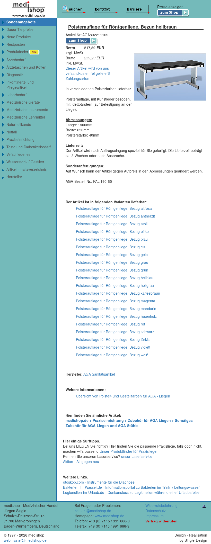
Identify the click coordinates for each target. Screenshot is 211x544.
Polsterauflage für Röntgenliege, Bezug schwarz (115, 331)
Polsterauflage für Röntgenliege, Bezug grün (112, 270)
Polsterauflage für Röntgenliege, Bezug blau (112, 239)
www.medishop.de (109, 515)
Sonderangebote (21, 21)
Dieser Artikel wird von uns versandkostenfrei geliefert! (88, 71)
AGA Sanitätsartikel (99, 374)
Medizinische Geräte (23, 102)
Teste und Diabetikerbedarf (28, 146)
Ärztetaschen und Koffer (26, 67)
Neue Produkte (18, 36)
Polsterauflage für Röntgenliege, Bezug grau (112, 262)
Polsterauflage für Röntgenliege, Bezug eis (110, 246)
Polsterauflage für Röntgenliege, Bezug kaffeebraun (118, 293)
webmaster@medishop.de (25, 540)
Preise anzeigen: (170, 6)
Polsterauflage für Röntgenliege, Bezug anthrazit (115, 216)
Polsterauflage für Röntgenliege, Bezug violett (113, 347)
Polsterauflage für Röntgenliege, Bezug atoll (111, 223)
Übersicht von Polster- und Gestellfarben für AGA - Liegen (123, 395)
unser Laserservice (136, 456)
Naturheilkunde (18, 124)
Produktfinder (17, 51)
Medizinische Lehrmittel (25, 117)
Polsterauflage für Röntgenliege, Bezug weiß (112, 354)
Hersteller (14, 176)
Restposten (15, 44)
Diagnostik (14, 74)
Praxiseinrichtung (20, 139)
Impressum (154, 515)
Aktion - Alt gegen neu (81, 461)
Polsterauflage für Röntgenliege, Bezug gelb (112, 254)
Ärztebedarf (15, 59)
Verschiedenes (18, 154)
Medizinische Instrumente (27, 109)
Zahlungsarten (77, 78)
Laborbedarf (16, 94)
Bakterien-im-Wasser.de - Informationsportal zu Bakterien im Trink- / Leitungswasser (131, 487)
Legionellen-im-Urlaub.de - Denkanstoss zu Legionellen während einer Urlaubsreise (131, 492)
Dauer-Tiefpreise (19, 29)
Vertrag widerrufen (161, 521)
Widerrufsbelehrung (161, 505)
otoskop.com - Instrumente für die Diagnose (99, 482)
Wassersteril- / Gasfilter (25, 161)
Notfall (11, 131)
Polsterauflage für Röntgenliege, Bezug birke (112, 231)
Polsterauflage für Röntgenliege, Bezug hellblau (114, 277)
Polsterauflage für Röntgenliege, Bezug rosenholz (116, 316)
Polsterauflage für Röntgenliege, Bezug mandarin (116, 308)
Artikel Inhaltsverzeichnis (26, 169)
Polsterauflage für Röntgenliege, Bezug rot (110, 324)
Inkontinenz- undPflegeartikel (20, 84)
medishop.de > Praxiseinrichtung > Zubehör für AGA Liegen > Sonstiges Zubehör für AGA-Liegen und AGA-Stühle (129, 423)
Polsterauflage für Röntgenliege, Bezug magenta (115, 300)
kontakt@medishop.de (93, 510)
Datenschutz (155, 510)
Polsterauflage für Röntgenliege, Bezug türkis (113, 339)
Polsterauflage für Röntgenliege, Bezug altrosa (114, 208)
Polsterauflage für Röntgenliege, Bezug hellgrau (115, 285)
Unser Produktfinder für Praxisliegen (129, 451)
